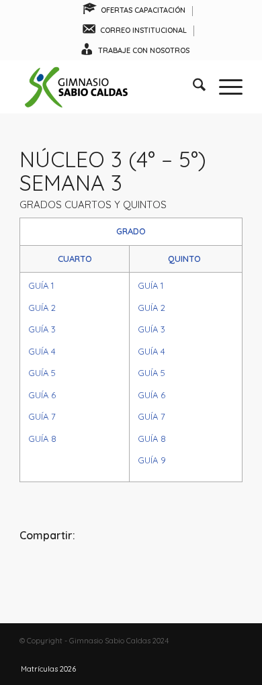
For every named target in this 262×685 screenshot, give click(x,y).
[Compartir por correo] (205, 572)
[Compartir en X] (131, 572)
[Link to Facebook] (192, 655)
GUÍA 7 (42, 416)
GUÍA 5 (42, 372)
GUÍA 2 (42, 307)
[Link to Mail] (232, 655)
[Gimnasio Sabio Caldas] (108, 86)
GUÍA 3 (42, 329)
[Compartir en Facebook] (56, 572)
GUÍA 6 (42, 395)
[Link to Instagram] (212, 655)
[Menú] (224, 86)
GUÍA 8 (42, 438)
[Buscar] (192, 86)
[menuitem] (134, 11)
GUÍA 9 (152, 460)
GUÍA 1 (41, 285)
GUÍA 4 (42, 351)
